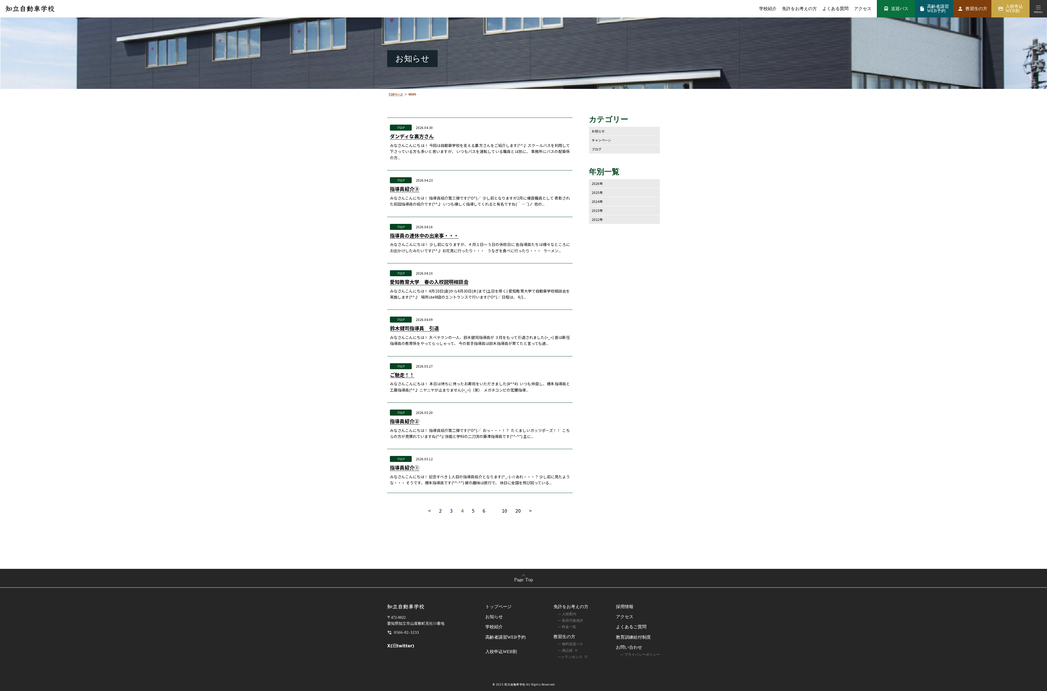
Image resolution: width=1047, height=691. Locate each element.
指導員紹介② (404, 421)
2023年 (597, 210)
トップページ (498, 606)
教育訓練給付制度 (633, 637)
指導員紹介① (404, 468)
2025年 (597, 192)
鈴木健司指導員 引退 (414, 328)
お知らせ (598, 131)
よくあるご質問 (631, 626)
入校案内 (569, 614)
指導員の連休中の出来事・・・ (424, 236)
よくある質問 (835, 9)
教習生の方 (564, 636)
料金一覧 (569, 627)
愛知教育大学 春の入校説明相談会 (429, 282)
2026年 (597, 183)
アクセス (862, 9)
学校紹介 (768, 9)
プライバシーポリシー (642, 655)
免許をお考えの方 (570, 606)
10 (504, 510)
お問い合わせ (629, 647)
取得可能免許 (572, 620)
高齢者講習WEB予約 (505, 637)
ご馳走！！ (402, 375)
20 (518, 510)
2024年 (597, 201)
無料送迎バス (572, 644)
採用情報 (624, 606)
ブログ (401, 127)
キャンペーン (601, 140)
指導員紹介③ (404, 189)
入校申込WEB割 (501, 651)
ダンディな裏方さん (412, 136)
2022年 (597, 219)
